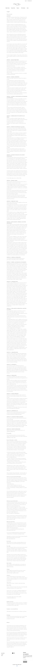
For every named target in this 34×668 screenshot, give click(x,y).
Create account (30, 0)
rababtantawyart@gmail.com (22, 590)
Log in (26, 0)
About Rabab (3, 653)
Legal (2, 655)
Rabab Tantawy (19, 664)
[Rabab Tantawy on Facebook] (12, 653)
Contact (2, 654)
